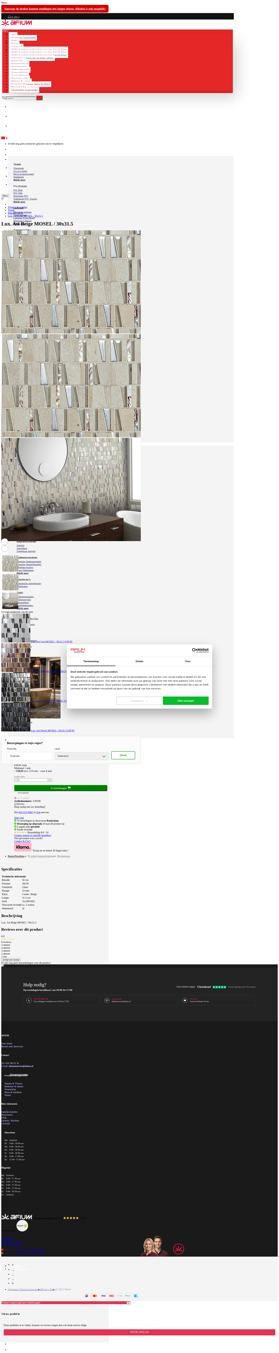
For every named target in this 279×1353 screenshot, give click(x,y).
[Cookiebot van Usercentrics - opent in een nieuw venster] (194, 650)
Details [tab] (140, 661)
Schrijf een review (11, 960)
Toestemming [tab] (91, 661)
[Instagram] (13, 1269)
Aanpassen (137, 700)
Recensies (63, 856)
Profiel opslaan (139, 1332)
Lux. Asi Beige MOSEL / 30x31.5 (25, 216)
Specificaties (16, 856)
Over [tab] (188, 661)
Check (123, 755)
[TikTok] (13, 1283)
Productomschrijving (41, 856)
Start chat (19, 817)
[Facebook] (12, 1264)
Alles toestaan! (185, 700)
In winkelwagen (59, 788)
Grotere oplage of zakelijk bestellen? (32, 835)
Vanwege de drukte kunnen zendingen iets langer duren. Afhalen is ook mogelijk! (55, 8)
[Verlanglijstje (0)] (2, 198)
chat (38, 812)
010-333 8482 (25, 812)
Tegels (11, 210)
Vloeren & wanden (17, 207)
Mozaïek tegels (15, 213)
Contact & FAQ (22, 841)
